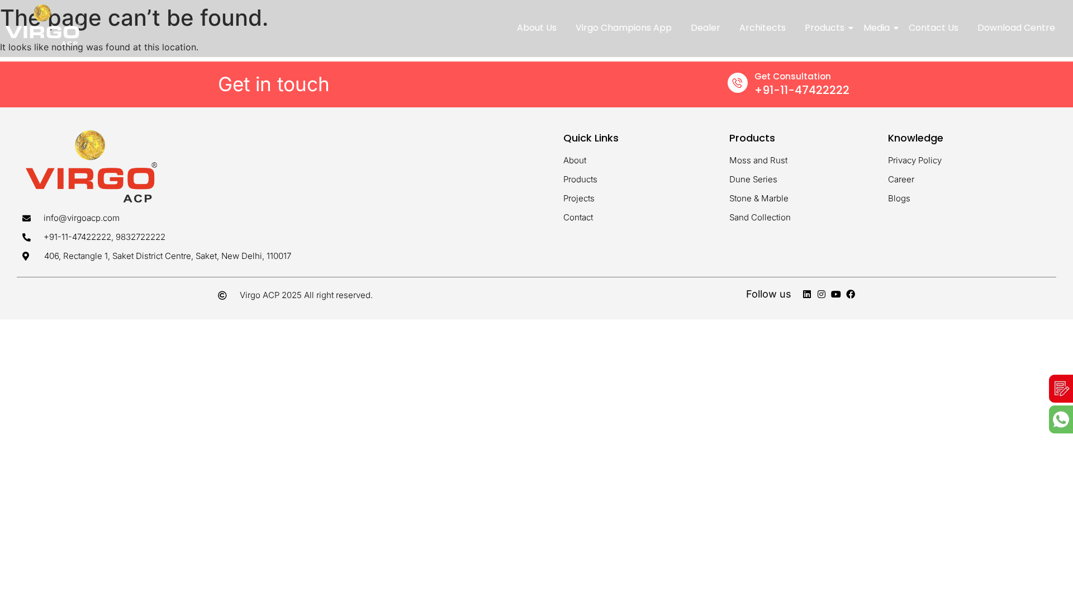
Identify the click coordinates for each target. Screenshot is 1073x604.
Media (876, 27)
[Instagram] (821, 294)
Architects (762, 27)
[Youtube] (836, 294)
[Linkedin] (807, 294)
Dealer (705, 27)
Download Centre (1016, 27)
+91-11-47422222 (801, 90)
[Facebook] (850, 294)
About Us (537, 27)
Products (824, 27)
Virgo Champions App (624, 27)
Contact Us (933, 27)
